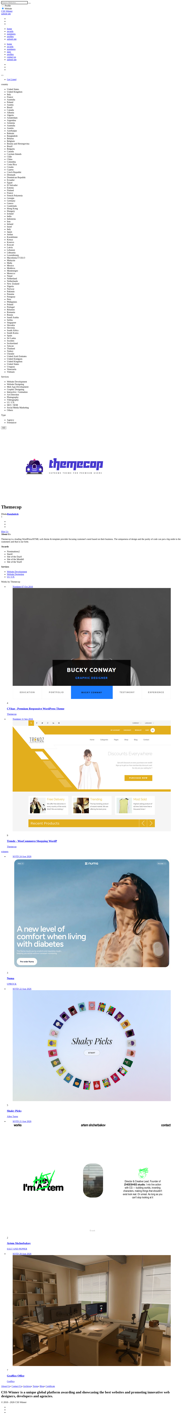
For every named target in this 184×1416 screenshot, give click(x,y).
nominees (11, 34)
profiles (10, 36)
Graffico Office (15, 1375)
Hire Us (4, 531)
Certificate (50, 1386)
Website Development (17, 571)
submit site (6, 14)
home (9, 29)
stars (9, 52)
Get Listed (11, 79)
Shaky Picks (14, 1110)
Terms (35, 1386)
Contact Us (17, 1386)
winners (4, 851)
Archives (27, 1386)
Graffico (11, 1381)
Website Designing (15, 574)
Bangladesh (13, 514)
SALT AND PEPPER (17, 1249)
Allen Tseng (12, 1116)
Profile (8, 5)
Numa (10, 978)
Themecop (12, 714)
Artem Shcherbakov (19, 1243)
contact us (11, 57)
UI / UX (11, 577)
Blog (42, 1386)
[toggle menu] (2, 75)
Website (8, 8)
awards (10, 31)
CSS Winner (7, 11)
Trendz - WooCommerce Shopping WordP (32, 841)
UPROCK (12, 984)
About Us (5, 1386)
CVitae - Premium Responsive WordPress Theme (35, 708)
